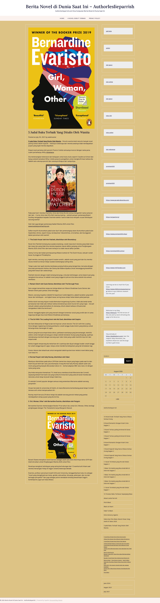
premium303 (110, 166)
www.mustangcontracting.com (38, 226)
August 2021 (108, 587)
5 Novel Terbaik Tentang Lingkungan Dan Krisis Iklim (116, 543)
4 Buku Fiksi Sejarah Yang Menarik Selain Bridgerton (117, 539)
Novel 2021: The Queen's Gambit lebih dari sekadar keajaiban (116, 566)
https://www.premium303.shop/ (116, 234)
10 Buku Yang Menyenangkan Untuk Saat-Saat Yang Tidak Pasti (118, 549)
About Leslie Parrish (110, 498)
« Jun (117, 399)
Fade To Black (108, 511)
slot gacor (109, 65)
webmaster (52, 137)
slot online (109, 82)
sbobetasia (50, 152)
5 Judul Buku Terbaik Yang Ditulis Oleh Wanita (44, 141)
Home (62, 18)
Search (106, 356)
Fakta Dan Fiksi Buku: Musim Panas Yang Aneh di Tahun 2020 (117, 562)
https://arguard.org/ (112, 217)
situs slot (109, 116)
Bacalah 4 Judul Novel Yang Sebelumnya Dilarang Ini (116, 558)
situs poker (109, 132)
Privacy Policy (94, 18)
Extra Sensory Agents (111, 515)
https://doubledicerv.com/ (114, 336)
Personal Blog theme (56, 600)
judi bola (109, 31)
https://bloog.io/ (111, 313)
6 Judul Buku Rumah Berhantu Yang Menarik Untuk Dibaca (116, 546)
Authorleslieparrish (110, 408)
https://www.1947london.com (115, 268)
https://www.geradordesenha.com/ (117, 200)
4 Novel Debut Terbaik (77, 18)
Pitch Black (107, 502)
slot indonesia (110, 149)
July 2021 (107, 591)
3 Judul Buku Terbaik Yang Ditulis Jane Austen (115, 537)
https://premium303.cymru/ (115, 251)
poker (108, 48)
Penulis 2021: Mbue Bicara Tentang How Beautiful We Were (117, 569)
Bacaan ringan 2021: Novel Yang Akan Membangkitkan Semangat (117, 555)
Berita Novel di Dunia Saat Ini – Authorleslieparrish (80, 6)
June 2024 (107, 583)
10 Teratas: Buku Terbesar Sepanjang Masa (118, 494)
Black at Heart (108, 506)
